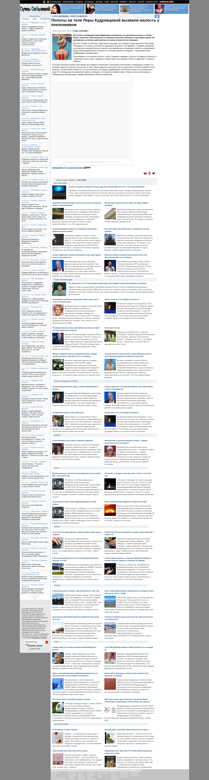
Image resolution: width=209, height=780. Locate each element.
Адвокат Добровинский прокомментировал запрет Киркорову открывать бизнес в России (34, 172)
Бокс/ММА (114, 779)
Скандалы (79, 2)
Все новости (56, 773)
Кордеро (34, 368)
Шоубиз (57, 435)
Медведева (35, 22)
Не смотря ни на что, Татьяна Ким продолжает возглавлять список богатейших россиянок (107, 283)
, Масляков (43, 538)
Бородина (34, 380)
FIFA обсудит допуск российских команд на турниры (71, 699)
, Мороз (42, 342)
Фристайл (123, 777)
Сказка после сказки (112, 328)
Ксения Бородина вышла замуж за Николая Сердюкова (72, 440)
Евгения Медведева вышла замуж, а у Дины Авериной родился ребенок (32, 28)
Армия (106, 2)
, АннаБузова (41, 225)
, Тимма (41, 157)
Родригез (34, 106)
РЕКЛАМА (39, 645)
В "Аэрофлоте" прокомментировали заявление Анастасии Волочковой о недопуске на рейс (34, 252)
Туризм (57, 585)
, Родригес (41, 235)
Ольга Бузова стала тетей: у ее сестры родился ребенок (34, 230)
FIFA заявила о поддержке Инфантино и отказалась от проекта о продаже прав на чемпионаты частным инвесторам (33, 286)
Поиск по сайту (167, 2)
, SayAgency (36, 61)
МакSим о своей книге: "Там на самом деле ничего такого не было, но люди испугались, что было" (34, 218)
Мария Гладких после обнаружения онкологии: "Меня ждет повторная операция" (34, 206)
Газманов (34, 35)
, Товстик (41, 482)
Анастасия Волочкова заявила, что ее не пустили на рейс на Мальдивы (34, 264)
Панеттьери (35, 190)
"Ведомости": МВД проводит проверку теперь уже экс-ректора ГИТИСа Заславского (35, 301)
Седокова (34, 157)
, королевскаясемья (38, 51)
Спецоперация (68, 2)
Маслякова (35, 538)
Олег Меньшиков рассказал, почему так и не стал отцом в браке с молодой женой (106, 8)
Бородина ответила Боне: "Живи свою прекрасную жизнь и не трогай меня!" (35, 400)
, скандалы (37, 146)
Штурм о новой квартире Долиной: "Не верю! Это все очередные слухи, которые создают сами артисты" (33, 414)
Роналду (34, 235)
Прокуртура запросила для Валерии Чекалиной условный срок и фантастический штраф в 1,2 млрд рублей (35, 361)
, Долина (39, 407)
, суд (39, 106)
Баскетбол (124, 773)
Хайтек (57, 527)
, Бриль (43, 128)
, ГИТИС (43, 294)
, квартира (40, 69)
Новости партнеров (58, 779)
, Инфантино (38, 278)
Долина (34, 69)
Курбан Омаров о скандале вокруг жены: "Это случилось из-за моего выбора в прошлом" (34, 335)
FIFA (32, 278)
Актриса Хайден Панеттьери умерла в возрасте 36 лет (33, 195)
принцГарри (35, 49)
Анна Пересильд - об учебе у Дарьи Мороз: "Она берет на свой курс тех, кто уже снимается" (33, 349)
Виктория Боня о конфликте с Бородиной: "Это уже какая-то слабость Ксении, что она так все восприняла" (35, 387)
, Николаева (42, 548)
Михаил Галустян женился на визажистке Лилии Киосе (33, 496)
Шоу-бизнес (89, 2)
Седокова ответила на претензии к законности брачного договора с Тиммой (35, 161)
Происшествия (102, 773)
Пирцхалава (35, 511)
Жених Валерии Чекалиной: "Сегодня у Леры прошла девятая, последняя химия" (33, 591)
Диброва (34, 482)
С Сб (80, 31)
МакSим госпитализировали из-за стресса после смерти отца (35, 477)
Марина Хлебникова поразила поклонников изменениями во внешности (72, 8)
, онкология (41, 200)
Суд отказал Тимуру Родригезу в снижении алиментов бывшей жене (35, 112)
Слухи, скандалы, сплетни (65, 381)
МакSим (34, 212)
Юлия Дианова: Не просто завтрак (64, 729)
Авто (99, 775)
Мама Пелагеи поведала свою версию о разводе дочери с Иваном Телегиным (176, 8)
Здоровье (99, 2)
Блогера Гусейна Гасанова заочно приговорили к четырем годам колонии (34, 325)
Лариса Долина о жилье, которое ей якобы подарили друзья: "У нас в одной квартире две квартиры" (35, 76)
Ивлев (33, 435)
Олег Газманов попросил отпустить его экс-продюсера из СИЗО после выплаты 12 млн (34, 313)
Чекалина (34, 179)
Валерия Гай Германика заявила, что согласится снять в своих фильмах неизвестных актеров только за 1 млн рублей (35, 530)
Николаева (35, 560)
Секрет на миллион (78, 16)
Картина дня (56, 2)
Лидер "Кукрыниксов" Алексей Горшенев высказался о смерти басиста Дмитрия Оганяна (34, 90)
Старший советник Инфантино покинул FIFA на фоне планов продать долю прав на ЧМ (34, 374)
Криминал (123, 2)
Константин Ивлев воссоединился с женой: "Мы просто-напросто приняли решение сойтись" (33, 440)
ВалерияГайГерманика (39, 523)
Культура (141, 2)
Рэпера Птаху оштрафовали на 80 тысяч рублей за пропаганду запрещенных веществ (34, 578)
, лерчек (41, 356)
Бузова (33, 225)
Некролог (132, 2)
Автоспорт (124, 775)
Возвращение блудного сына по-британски (67, 412)
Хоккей (113, 775)
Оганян (33, 83)
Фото (53, 777)
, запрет (41, 167)
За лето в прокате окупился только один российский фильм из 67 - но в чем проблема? (107, 187)
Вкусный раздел (61, 724)
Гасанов (34, 319)
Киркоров (34, 167)
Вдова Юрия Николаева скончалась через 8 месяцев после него (33, 566)
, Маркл (42, 118)
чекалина (34, 356)
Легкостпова (35, 128)
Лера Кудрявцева (61, 16)
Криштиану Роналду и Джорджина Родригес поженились (30, 241)
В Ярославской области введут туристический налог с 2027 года (75, 591)
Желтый (81, 777)
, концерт (36, 474)
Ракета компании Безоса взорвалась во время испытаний (125, 502)
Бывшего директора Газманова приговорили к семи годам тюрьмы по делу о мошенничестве (34, 42)
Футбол (113, 773)
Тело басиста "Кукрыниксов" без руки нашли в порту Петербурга (34, 101)
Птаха (33, 572)
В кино (80, 773)
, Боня (41, 380)
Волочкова (35, 247)
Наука (56, 468)
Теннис (113, 777)
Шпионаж (114, 2)
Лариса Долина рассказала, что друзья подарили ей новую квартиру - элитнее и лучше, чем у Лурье (35, 454)
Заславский (35, 294)
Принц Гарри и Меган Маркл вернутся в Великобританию (33, 123)
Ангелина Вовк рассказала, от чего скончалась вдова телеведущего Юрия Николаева (34, 554)
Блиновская (35, 421)
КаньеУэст (35, 59)
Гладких (34, 200)
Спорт (56, 642)
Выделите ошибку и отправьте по (71, 180)
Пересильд (35, 342)
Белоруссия (135, 775)
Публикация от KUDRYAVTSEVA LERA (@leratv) (82, 162)
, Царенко (41, 35)
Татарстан (134, 773)
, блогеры (40, 319)
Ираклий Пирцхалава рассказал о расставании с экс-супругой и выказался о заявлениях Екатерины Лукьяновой (34, 516)
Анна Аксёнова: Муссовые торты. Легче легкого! (70, 751)
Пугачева (34, 461)
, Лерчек (41, 179)
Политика (72, 773)
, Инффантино (42, 368)
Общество (90, 773)
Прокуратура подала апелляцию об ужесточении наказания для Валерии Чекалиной (35, 184)
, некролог (40, 96)
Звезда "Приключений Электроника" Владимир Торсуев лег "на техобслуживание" (35, 151)
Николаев (34, 548)
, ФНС (46, 167)
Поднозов (34, 501)
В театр (71, 779)
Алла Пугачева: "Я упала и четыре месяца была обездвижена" (32, 466)
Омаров (34, 270)
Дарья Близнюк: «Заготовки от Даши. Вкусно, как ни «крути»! (127, 729)
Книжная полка (152, 2)
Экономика (72, 775)
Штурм (33, 407)
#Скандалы (44, 19)
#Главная (25, 19)
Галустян (34, 491)
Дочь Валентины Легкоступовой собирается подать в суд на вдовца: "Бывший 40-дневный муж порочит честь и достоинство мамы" (35, 136)
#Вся (35, 19)
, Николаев (43, 560)
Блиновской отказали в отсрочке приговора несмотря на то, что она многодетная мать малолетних (35, 428)
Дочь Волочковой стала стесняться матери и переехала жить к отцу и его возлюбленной (140, 8)
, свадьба (43, 22)
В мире (54, 775)
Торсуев (34, 145)
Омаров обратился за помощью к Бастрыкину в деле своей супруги (35, 273)
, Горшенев (40, 83)
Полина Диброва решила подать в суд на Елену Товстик (35, 485)
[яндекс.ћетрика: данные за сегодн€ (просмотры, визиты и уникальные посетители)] (34, 649)
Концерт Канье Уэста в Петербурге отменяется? (32, 64)
